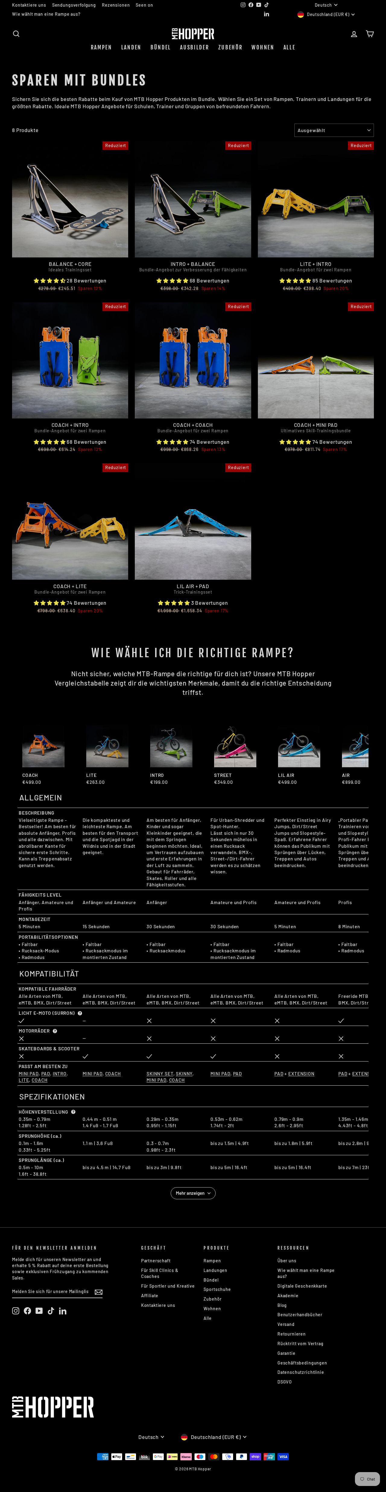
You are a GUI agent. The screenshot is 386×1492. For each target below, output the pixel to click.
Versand (286, 1324)
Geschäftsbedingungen (302, 1362)
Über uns (286, 1260)
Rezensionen (116, 5)
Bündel (160, 47)
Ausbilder (194, 47)
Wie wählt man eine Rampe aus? (46, 14)
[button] (49, 280)
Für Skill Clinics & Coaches (160, 1273)
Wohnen (263, 47)
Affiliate (150, 1295)
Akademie (288, 1295)
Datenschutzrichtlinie (300, 1372)
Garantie (286, 1353)
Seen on (144, 5)
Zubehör (230, 47)
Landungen (215, 1270)
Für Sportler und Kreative (168, 1286)
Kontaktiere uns (29, 5)
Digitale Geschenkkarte (302, 1286)
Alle (289, 47)
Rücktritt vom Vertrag (300, 1343)
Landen (131, 47)
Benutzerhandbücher (299, 1314)
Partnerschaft (156, 1260)
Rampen (101, 47)
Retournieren (291, 1333)
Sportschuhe (217, 1289)
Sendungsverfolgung (74, 5)
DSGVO (284, 1381)
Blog (282, 1305)
